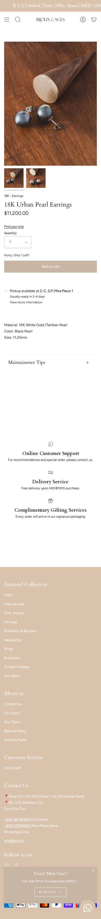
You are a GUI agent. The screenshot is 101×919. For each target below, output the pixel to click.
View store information (26, 302)
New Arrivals (14, 604)
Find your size (14, 226)
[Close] (93, 870)
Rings (8, 649)
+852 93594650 (17, 826)
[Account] (83, 19)
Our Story (12, 713)
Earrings (10, 622)
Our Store (12, 676)
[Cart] (94, 19)
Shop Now (47, 892)
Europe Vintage (16, 667)
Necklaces (12, 640)
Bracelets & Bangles (20, 631)
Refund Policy (15, 731)
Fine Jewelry (14, 613)
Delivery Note (15, 740)
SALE (8, 595)
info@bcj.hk (14, 841)
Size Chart (12, 768)
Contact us (13, 704)
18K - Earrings (13, 196)
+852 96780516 (17, 819)
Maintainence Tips (26, 362)
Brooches (12, 658)
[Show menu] (7, 19)
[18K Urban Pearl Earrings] (14, 178)
